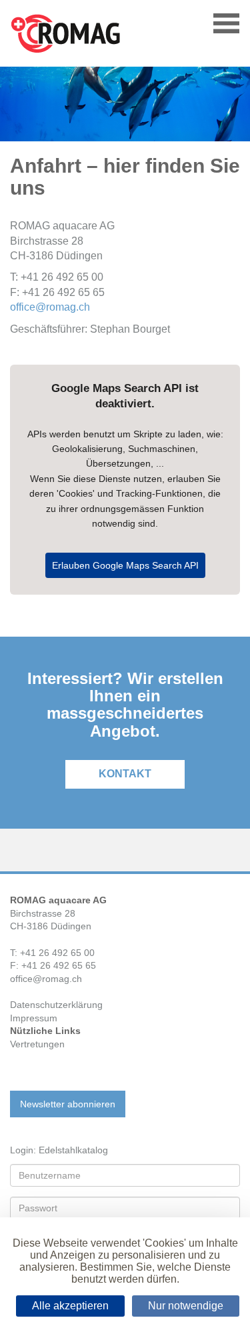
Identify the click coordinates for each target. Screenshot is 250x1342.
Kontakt (125, 773)
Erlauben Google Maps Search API (125, 565)
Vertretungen (37, 1044)
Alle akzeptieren (70, 1305)
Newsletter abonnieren (67, 1104)
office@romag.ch (50, 307)
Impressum (33, 1018)
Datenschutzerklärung (56, 1004)
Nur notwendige (185, 1305)
